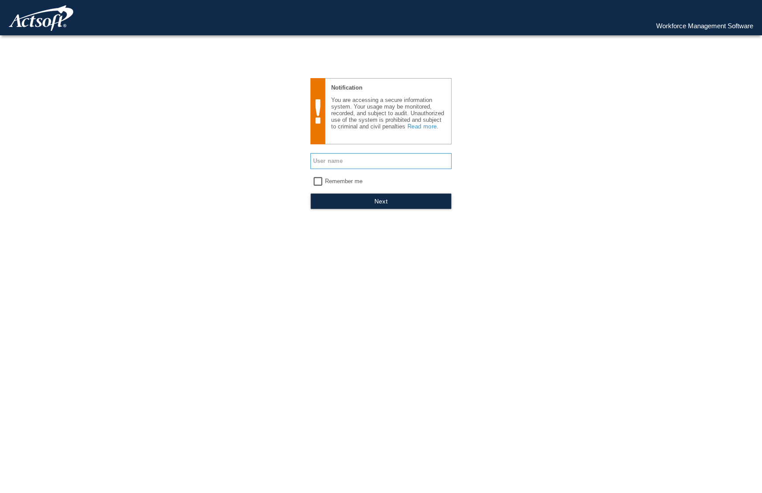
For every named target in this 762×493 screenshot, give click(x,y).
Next (381, 201)
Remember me (343, 181)
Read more (422, 126)
